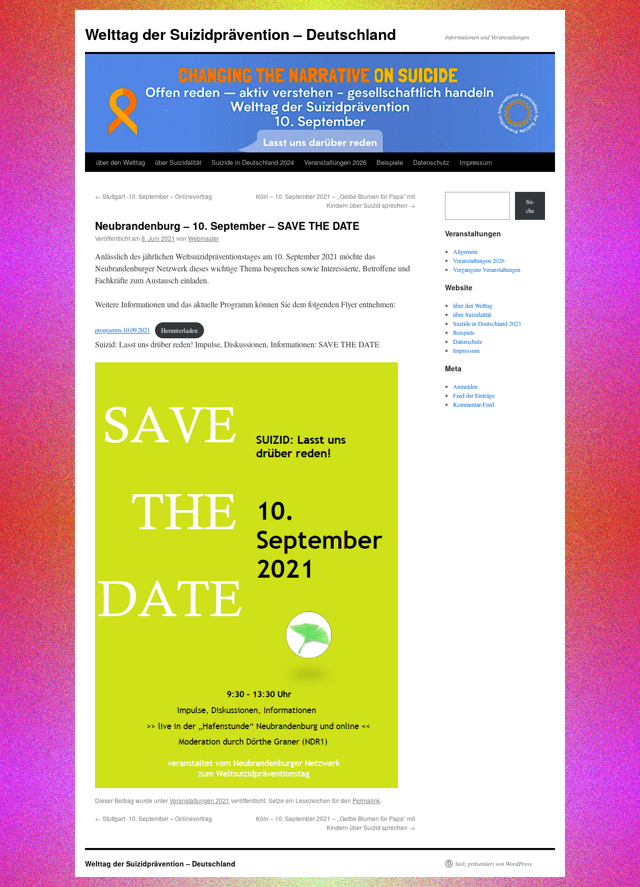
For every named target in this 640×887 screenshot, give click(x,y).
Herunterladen (179, 330)
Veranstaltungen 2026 (335, 162)
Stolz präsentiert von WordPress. (494, 864)
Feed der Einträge (473, 395)
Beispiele (389, 162)
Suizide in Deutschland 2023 (487, 323)
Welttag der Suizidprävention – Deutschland (240, 33)
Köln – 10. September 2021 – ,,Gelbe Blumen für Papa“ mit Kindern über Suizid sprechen (335, 200)
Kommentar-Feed (473, 404)
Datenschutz (431, 162)
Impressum (476, 162)
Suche (530, 205)
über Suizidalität (178, 162)
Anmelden (465, 386)
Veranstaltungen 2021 (200, 800)
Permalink (366, 800)
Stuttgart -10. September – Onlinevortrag (153, 196)
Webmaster (203, 238)
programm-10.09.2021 (122, 330)
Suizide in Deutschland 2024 (253, 162)
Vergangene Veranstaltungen (486, 269)
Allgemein (465, 251)
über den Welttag (120, 162)
